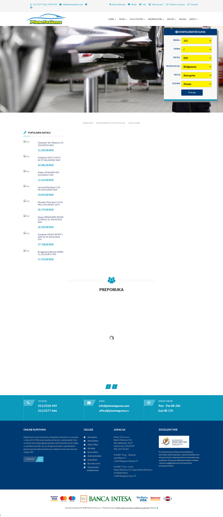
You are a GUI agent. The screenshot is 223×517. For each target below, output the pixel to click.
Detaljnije (41, 86)
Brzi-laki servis (94, 463)
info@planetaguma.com (73, 4)
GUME (111, 19)
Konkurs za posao (177, 4)
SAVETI (192, 19)
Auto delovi (92, 460)
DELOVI (170, 19)
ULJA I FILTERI (136, 19)
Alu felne (91, 448)
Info (144, 4)
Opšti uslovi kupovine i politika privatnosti (133, 508)
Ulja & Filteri (93, 444)
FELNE (122, 19)
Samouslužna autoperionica (93, 468)
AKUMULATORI (155, 19)
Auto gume (92, 437)
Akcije (134, 4)
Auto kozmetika (94, 456)
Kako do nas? (157, 4)
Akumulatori (93, 441)
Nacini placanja (118, 4)
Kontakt (194, 4)
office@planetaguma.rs (114, 410)
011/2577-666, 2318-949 (45, 4)
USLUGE (182, 19)
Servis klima (93, 452)
